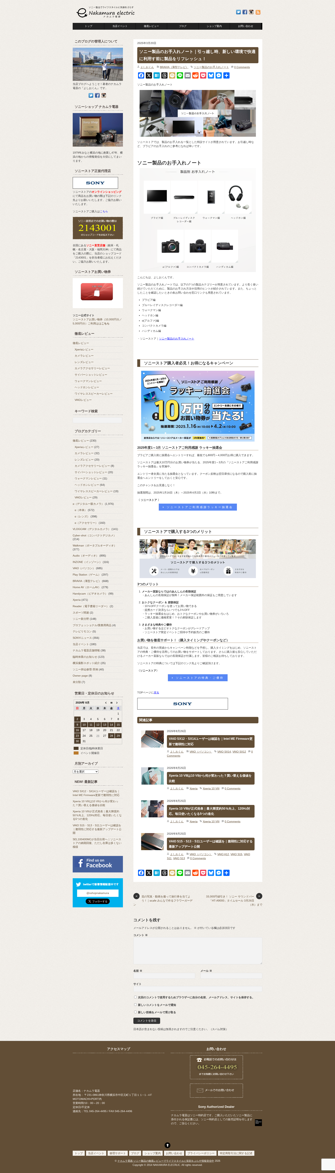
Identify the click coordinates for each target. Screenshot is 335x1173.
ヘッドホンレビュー (87, 387)
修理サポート (118, 1153)
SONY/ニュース (82, 637)
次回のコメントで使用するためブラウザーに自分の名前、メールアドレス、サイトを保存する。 (196, 997)
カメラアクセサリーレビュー (92, 368)
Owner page (80, 675)
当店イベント (120, 26)
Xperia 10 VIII (211, 788)
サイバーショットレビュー (91, 374)
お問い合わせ (174, 1153)
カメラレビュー (84, 355)
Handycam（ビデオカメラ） (90, 593)
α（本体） (81, 510)
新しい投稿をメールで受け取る (157, 1012)
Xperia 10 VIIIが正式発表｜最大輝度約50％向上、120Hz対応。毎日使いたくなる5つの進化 (209, 811)
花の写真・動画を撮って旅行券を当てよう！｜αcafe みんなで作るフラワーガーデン (163, 900)
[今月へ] (111, 702)
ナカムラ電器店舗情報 (86, 650)
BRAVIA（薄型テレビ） (174, 67)
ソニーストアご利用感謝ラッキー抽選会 (200, 507)
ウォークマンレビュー (88, 381)
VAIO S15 (236, 854)
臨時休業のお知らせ (85, 656)
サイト (137, 983)
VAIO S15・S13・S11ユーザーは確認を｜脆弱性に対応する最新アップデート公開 (211, 844)
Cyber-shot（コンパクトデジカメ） (94, 535)
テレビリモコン (82, 631)
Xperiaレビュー (84, 349)
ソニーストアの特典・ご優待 (200, 677)
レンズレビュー (84, 362)
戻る (156, 692)
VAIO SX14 (224, 751)
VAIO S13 (179, 858)
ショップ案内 (214, 26)
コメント (140, 935)
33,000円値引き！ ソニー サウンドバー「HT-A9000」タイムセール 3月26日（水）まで (234, 900)
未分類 (77, 682)
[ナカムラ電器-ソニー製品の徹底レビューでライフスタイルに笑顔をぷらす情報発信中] (106, 18)
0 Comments (242, 67)
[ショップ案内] (98, 148)
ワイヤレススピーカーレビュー (94, 393)
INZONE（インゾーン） (87, 562)
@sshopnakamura (97, 893)
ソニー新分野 (81, 618)
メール (206, 970)
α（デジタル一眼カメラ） (88, 503)
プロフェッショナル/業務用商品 (92, 625)
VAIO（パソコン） (201, 751)
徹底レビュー (151, 26)
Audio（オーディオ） (86, 555)
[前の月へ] (104, 702)
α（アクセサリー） (86, 522)
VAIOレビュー (83, 399)
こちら (104, 211)
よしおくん (147, 67)
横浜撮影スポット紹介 (86, 663)
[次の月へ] (118, 702)
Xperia (194, 788)
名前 (137, 970)
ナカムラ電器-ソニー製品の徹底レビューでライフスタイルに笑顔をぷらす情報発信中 (165, 1161)
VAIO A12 (223, 854)
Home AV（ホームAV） (87, 587)
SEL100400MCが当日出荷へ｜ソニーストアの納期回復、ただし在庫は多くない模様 (97, 843)
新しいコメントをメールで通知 (157, 1004)
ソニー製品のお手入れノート (211, 67)
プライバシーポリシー (201, 1153)
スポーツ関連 (81, 612)
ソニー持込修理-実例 (85, 669)
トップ (88, 26)
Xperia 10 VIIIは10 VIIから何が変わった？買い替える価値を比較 (210, 778)
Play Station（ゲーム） (87, 574)
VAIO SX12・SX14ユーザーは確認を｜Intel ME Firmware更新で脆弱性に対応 (211, 741)
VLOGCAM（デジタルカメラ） (92, 529)
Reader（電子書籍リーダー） (91, 606)
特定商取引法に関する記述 (236, 1153)
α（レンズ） (82, 516)
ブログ (182, 26)
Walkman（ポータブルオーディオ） (95, 545)
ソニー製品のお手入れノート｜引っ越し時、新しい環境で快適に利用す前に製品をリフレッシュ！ (197, 55)
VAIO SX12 (239, 751)
